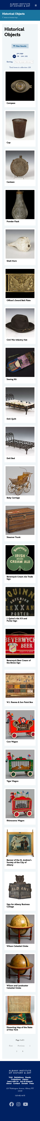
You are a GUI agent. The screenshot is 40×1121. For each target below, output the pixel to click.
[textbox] (23, 62)
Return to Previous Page (11, 17)
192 (26, 56)
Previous (21, 1046)
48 (14, 56)
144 (22, 56)
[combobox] (23, 61)
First (11, 1046)
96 (18, 56)
